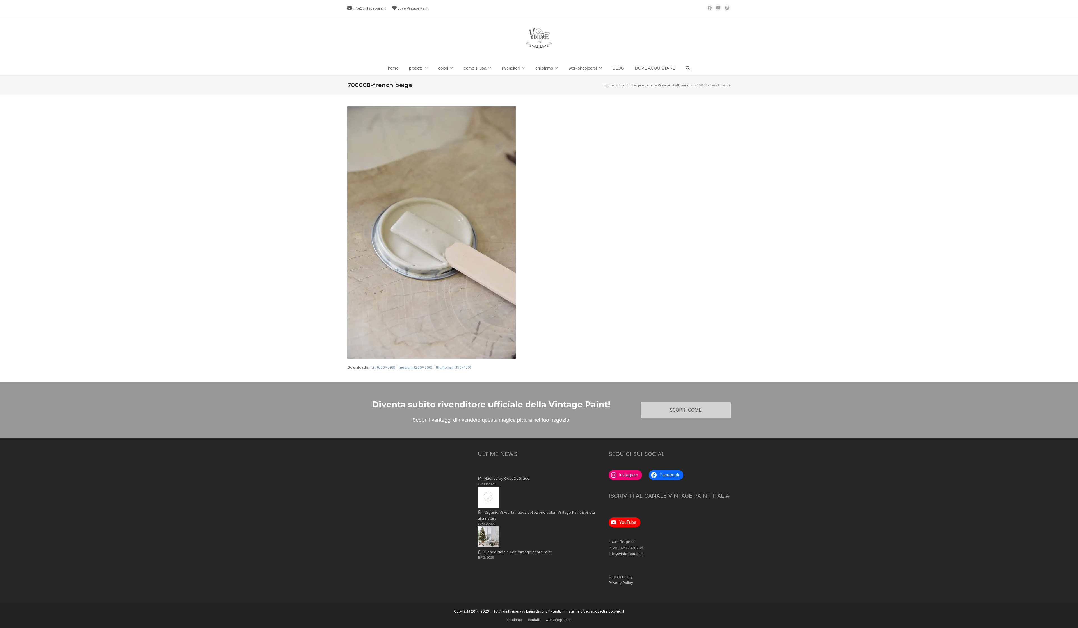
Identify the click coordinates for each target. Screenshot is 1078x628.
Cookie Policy (620, 576)
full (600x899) (382, 367)
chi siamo (514, 620)
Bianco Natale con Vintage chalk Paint (518, 552)
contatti (534, 620)
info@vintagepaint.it (369, 8)
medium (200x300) (415, 367)
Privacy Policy (621, 582)
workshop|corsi (559, 620)
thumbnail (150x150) (453, 367)
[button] (688, 68)
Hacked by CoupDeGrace (506, 478)
